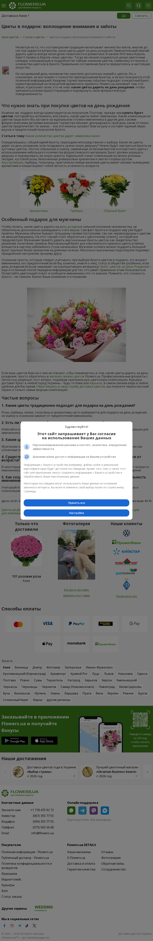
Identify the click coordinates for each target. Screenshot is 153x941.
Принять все (76, 503)
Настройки (76, 513)
